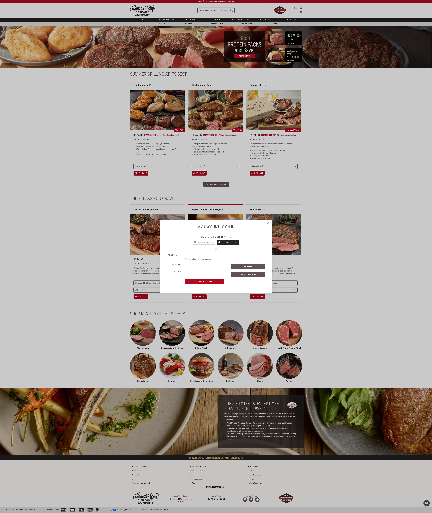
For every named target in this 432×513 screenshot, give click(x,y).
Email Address (176, 264)
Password (178, 271)
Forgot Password (248, 274)
